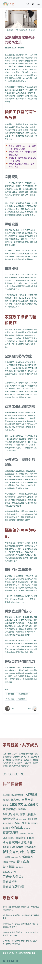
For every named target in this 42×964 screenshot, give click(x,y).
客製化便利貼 (28, 814)
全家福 (5, 805)
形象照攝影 (30, 847)
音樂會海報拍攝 (13, 887)
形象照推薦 (17, 847)
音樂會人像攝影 (18, 332)
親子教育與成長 (19, 48)
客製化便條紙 (10, 819)
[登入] (33, 4)
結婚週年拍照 (14, 857)
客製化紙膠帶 (22, 823)
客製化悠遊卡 (8, 823)
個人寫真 (15, 799)
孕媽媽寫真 (9, 471)
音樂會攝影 (11, 543)
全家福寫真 (16, 804)
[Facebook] (5, 774)
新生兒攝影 (29, 75)
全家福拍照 (31, 804)
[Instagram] (16, 774)
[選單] (39, 4)
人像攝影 (31, 794)
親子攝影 (21, 699)
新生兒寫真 (27, 66)
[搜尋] (28, 4)
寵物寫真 (17, 828)
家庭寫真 (35, 823)
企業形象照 (6, 800)
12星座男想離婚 (17, 795)
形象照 (6, 847)
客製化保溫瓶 (23, 819)
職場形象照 (9, 862)
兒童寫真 (10, 694)
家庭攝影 (15, 72)
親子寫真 (10, 699)
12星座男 (6, 795)
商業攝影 (22, 809)
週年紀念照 (27, 69)
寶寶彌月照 (16, 69)
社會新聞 (6, 857)
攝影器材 (15, 274)
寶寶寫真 (27, 828)
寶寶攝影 (30, 833)
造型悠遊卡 (20, 867)
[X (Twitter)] (10, 774)
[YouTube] (22, 774)
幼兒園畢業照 (23, 694)
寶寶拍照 (23, 833)
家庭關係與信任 (9, 48)
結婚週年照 (26, 857)
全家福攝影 (9, 362)
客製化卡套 (32, 819)
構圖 (30, 341)
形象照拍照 (25, 72)
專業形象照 (12, 130)
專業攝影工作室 (11, 124)
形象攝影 (26, 842)
